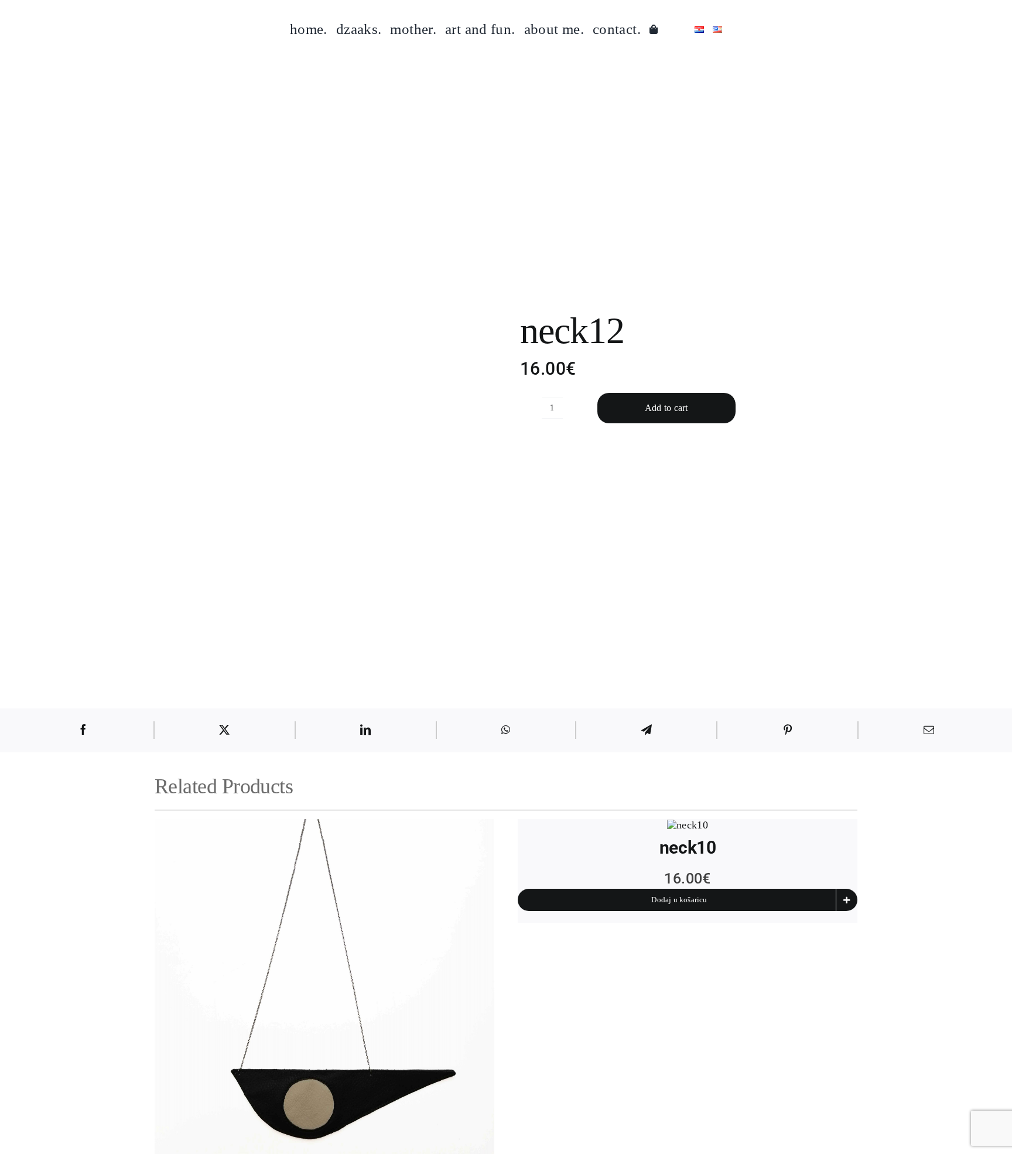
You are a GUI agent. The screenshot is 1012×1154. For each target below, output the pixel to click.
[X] (224, 730)
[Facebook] (83, 730)
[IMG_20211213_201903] (384, 366)
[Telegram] (646, 730)
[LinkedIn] (365, 730)
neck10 (687, 847)
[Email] (929, 730)
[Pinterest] (788, 730)
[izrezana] (687, 825)
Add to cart (666, 408)
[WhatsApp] (505, 730)
